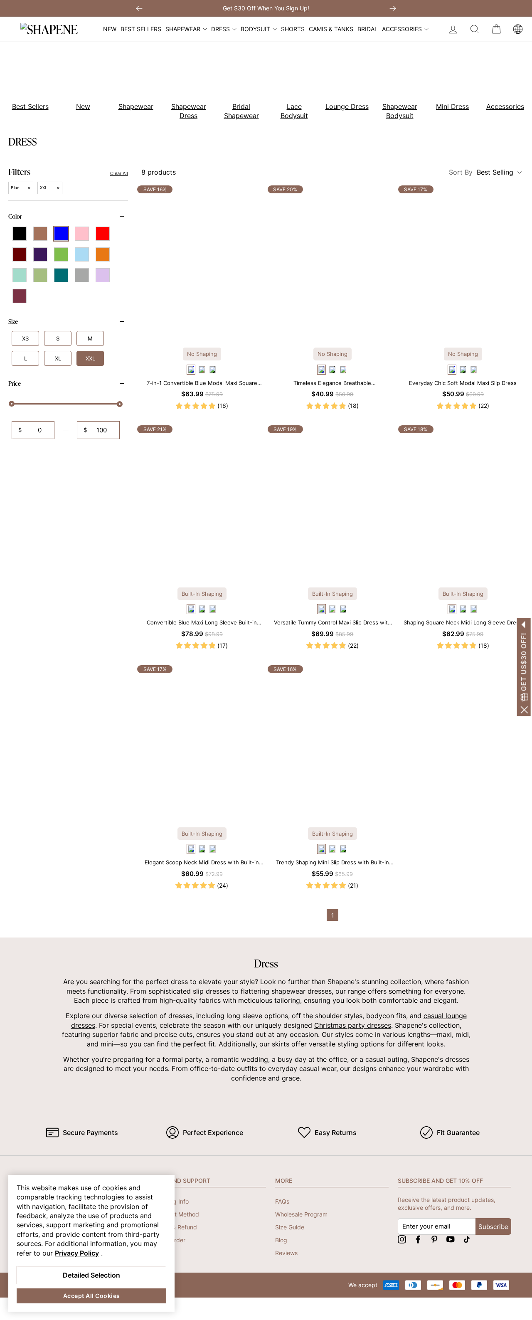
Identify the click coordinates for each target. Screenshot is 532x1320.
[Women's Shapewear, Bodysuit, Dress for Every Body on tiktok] (467, 1239)
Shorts (293, 28)
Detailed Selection (91, 1275)
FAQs (282, 1201)
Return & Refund (175, 1227)
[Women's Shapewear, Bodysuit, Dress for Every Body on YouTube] (450, 1239)
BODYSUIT (255, 28)
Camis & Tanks (331, 28)
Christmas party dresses (352, 1025)
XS (25, 338)
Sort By (481, 172)
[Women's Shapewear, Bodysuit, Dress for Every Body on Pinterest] (434, 1239)
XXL (90, 358)
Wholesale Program (301, 1214)
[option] (78, 82)
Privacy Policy (77, 1253)
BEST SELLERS (141, 28)
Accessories (402, 28)
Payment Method (176, 1214)
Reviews (286, 1252)
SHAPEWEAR (182, 28)
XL (58, 358)
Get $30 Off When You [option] (266, 8)
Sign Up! (297, 8)
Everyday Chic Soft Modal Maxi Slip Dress (463, 383)
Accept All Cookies (91, 1295)
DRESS (220, 28)
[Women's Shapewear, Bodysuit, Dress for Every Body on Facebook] (418, 1239)
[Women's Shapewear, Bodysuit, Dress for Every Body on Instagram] (402, 1239)
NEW (109, 28)
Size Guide (289, 1227)
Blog (281, 1240)
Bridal (367, 28)
